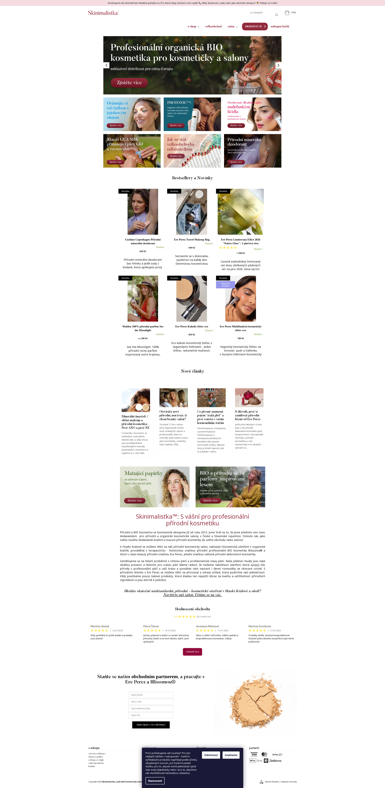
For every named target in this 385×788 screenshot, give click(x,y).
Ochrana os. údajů (95, 760)
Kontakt (91, 766)
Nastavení (155, 781)
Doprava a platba (95, 757)
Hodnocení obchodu (192, 609)
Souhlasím (231, 755)
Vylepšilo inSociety (289, 781)
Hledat (277, 14)
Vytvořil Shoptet (272, 781)
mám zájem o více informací (151, 725)
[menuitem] (193, 26)
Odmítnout (211, 755)
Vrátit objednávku (96, 763)
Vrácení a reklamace (97, 754)
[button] (116, 65)
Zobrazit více (192, 652)
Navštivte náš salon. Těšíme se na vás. (192, 595)
